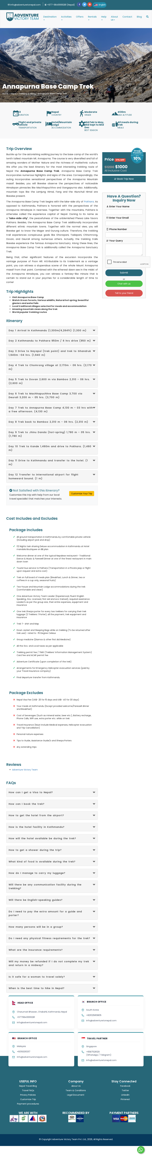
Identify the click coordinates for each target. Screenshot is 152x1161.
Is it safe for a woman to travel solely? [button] (37, 976)
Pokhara (89, 201)
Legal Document (76, 1094)
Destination (50, 16)
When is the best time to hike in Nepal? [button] (36, 988)
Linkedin (125, 1094)
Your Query (116, 240)
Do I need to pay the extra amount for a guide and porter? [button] (45, 913)
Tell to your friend (124, 293)
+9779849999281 (26, 1017)
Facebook (125, 1085)
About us (114, 18)
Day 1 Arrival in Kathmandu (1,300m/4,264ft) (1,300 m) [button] (47, 330)
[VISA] (116, 1118)
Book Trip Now (125, 179)
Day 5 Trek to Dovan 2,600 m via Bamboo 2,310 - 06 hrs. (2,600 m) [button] (49, 381)
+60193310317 (23, 1051)
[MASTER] (124, 1118)
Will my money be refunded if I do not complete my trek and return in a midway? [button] (49, 963)
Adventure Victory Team (25, 769)
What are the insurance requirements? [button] (36, 950)
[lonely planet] (80, 1118)
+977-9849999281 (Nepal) (61, 4)
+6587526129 (93, 1051)
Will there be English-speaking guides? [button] (35, 900)
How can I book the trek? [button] (26, 804)
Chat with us (123, 283)
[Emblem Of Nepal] (42, 1118)
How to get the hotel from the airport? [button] (36, 815)
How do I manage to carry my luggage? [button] (37, 873)
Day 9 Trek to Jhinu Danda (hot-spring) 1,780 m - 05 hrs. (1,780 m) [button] (50, 434)
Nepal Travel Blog (28, 1085)
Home (5, 93)
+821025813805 (93, 1015)
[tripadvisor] (72, 1118)
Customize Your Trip (81, 493)
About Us (76, 1085)
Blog (139, 16)
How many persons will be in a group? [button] (36, 927)
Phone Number (118, 229)
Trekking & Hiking (27, 93)
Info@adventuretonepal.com (32, 1022)
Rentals (92, 16)
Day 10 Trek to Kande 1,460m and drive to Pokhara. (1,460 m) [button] (50, 448)
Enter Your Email (119, 218)
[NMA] (33, 1118)
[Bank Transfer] (132, 1118)
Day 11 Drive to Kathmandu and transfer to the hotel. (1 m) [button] (48, 462)
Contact (127, 16)
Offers (79, 16)
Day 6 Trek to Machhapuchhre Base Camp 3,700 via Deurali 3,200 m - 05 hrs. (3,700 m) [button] (45, 395)
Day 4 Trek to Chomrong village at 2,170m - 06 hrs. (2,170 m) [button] (50, 367)
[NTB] (14, 1118)
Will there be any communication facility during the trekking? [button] (45, 886)
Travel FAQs (28, 1090)
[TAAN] (23, 1118)
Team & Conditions (76, 1090)
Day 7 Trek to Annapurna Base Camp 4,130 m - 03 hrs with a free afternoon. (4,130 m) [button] (51, 409)
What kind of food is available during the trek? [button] (42, 861)
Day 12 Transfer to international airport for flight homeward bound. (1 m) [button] (43, 476)
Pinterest (125, 1099)
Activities (66, 16)
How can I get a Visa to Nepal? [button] (31, 792)
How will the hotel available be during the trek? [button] (42, 838)
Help (103, 16)
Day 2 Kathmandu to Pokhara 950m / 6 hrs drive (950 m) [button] (50, 340)
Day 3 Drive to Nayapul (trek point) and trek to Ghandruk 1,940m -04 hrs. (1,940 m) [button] (50, 353)
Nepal (13, 93)
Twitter (125, 1090)
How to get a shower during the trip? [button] (35, 850)
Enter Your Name (119, 206)
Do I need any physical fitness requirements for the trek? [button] (49, 938)
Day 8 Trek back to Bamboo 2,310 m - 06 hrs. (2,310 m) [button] (48, 422)
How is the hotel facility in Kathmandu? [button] (36, 827)
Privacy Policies (28, 1094)
